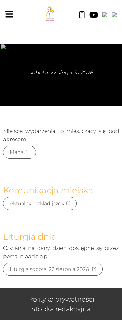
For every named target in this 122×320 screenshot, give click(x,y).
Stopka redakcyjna (61, 309)
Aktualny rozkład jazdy (37, 203)
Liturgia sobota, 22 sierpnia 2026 (50, 269)
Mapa (16, 152)
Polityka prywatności (61, 299)
